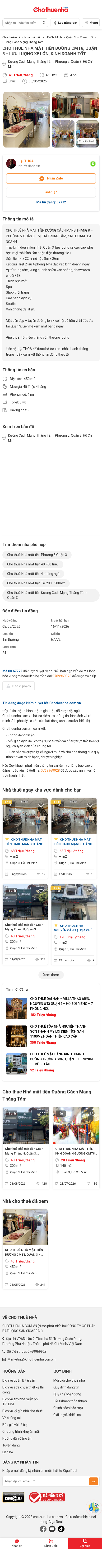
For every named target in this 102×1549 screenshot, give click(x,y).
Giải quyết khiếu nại (67, 1415)
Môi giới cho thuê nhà (69, 1380)
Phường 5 (86, 37)
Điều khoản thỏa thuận (70, 1401)
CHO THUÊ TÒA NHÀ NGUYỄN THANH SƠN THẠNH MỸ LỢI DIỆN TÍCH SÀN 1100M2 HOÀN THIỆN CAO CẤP (58, 1031)
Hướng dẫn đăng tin (17, 1438)
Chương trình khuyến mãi (21, 1431)
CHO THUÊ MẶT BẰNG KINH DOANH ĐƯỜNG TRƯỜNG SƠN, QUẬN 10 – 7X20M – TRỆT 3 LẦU (61, 1059)
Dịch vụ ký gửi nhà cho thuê (22, 1411)
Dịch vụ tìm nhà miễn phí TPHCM (20, 1401)
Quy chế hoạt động (67, 1394)
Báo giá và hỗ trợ (14, 1425)
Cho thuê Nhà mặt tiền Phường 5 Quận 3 (37, 555)
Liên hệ (7, 1452)
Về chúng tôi (11, 1418)
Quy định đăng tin (66, 1387)
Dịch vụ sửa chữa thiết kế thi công (23, 1389)
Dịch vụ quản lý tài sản (18, 1380)
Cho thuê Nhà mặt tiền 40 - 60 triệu (33, 564)
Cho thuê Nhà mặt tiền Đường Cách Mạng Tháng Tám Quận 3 (47, 595)
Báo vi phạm (21, 686)
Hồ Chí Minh (54, 37)
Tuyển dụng (11, 1445)
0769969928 (61, 676)
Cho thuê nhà (11, 37)
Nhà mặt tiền (33, 37)
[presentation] (14, 1036)
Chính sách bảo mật (68, 1408)
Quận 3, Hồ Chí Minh (23, 863)
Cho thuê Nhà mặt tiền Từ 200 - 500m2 (36, 583)
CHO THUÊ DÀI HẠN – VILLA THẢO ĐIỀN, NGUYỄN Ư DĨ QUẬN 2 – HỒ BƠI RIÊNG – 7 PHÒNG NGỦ (61, 1004)
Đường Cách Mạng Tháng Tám (22, 42)
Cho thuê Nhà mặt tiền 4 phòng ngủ (33, 574)
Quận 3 (71, 37)
